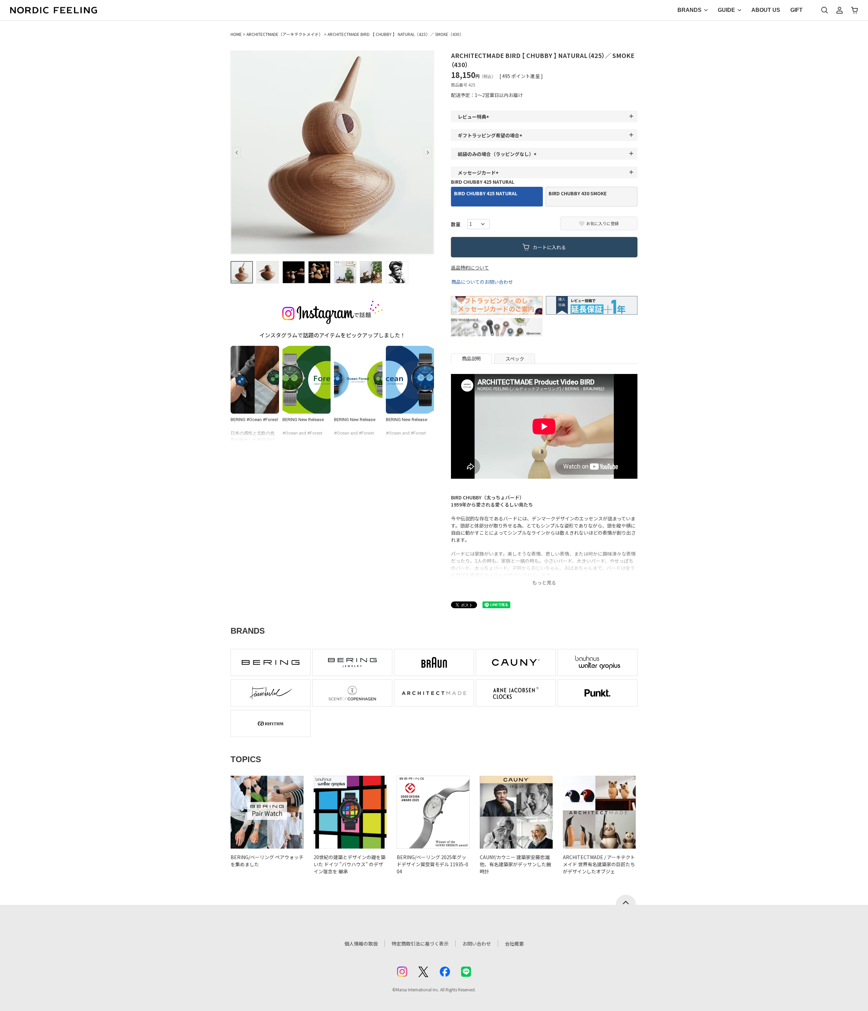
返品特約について (470, 267)
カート (854, 10)
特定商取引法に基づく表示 (420, 943)
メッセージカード (479, 172)
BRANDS (689, 10)
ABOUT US (765, 10)
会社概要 (514, 943)
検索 (824, 10)
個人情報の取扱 (361, 943)
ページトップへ (626, 900)
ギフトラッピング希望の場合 (491, 135)
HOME (236, 34)
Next (428, 152)
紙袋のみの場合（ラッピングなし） (498, 154)
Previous (237, 152)
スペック (515, 358)
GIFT (796, 10)
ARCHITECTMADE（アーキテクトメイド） (284, 34)
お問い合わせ (476, 943)
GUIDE (726, 10)
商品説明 (471, 358)
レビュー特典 (474, 116)
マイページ (839, 10)
